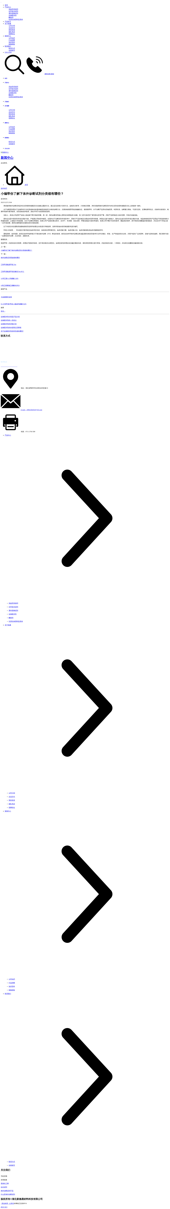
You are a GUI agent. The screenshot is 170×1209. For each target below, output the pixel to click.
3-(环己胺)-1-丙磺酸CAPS (9, 278)
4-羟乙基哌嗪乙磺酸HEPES (10, 285)
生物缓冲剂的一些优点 (9, 320)
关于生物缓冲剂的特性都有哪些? (12, 331)
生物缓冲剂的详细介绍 (9, 324)
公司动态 (12, 38)
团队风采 (12, 32)
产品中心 (8, 7)
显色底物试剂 (13, 13)
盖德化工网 (5, 1183)
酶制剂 (11, 17)
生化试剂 (4, 1187)
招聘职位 (12, 34)
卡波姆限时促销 (6, 297)
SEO (5, 1207)
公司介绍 (12, 25)
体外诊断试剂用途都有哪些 (10, 257)
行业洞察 (12, 40)
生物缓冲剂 (13, 15)
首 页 (6, 78)
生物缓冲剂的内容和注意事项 (11, 327)
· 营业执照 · (5, 1203)
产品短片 (8, 21)
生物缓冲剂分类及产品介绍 (10, 316)
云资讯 (11, 1203)
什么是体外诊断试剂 (8, 1194)
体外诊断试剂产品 (7, 1191)
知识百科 (12, 42)
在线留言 (12, 50)
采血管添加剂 (13, 9)
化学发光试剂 (13, 11)
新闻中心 (8, 36)
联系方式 (12, 48)
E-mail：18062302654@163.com (31, 410)
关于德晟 (8, 23)
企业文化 (12, 28)
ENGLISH (8, 52)
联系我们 (8, 46)
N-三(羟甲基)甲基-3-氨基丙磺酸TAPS (13, 304)
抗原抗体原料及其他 (16, 19)
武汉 (2, 1207)
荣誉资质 (12, 30)
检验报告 (12, 44)
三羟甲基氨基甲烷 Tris (8, 264)
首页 (6, 5)
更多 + (3, 311)
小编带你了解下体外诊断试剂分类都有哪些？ (16, 250)
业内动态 (4, 188)
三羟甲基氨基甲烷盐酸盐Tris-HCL (12, 271)
